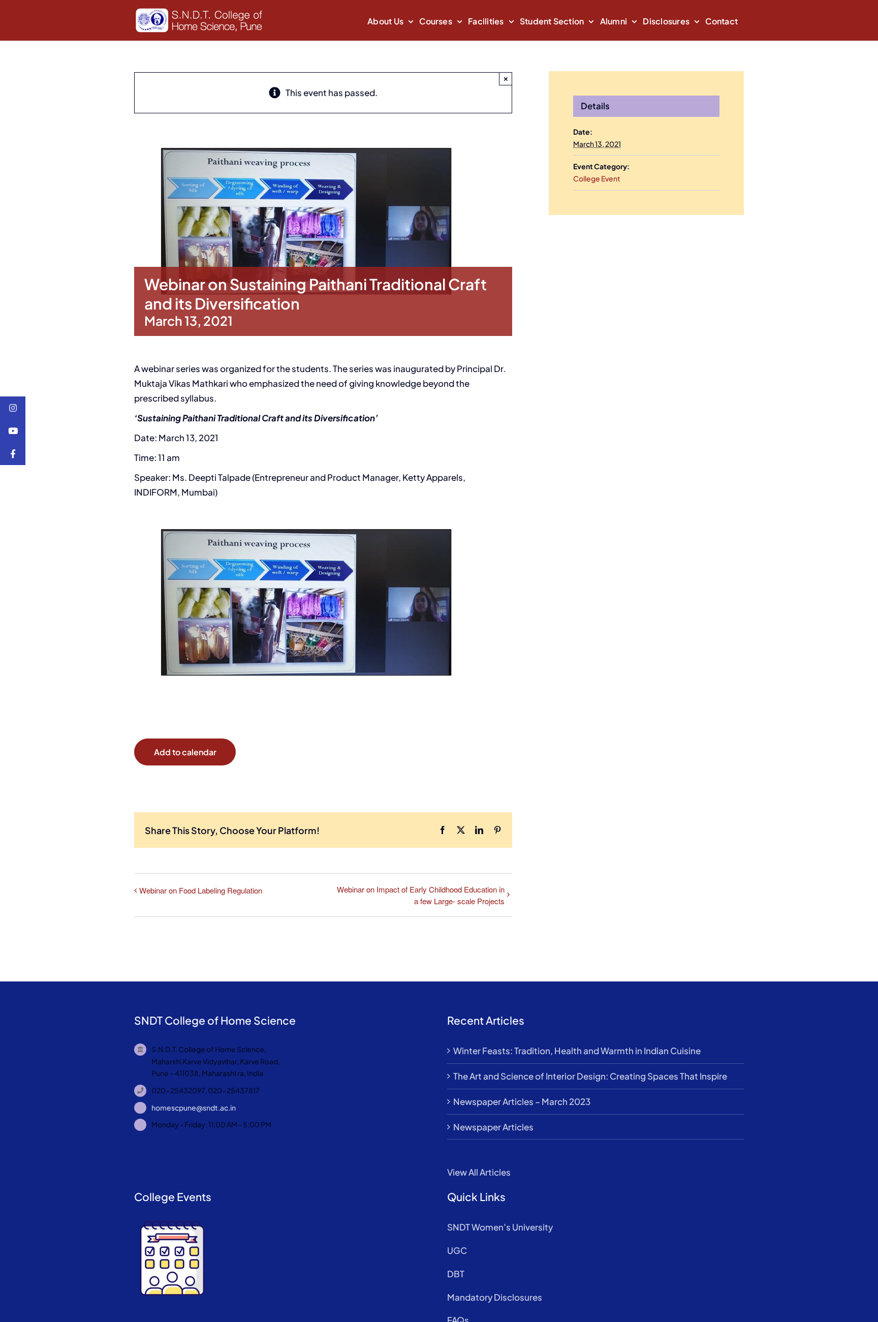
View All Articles (479, 1172)
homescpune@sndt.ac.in (193, 1107)
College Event (596, 178)
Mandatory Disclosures (494, 1297)
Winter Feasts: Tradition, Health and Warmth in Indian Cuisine (577, 1050)
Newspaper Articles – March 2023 (521, 1101)
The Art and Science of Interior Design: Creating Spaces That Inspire (590, 1076)
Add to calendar (185, 752)
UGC (457, 1250)
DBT (455, 1273)
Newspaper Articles (493, 1126)
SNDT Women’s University (500, 1227)
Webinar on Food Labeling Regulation (200, 890)
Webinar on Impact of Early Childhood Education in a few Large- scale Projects (421, 895)
